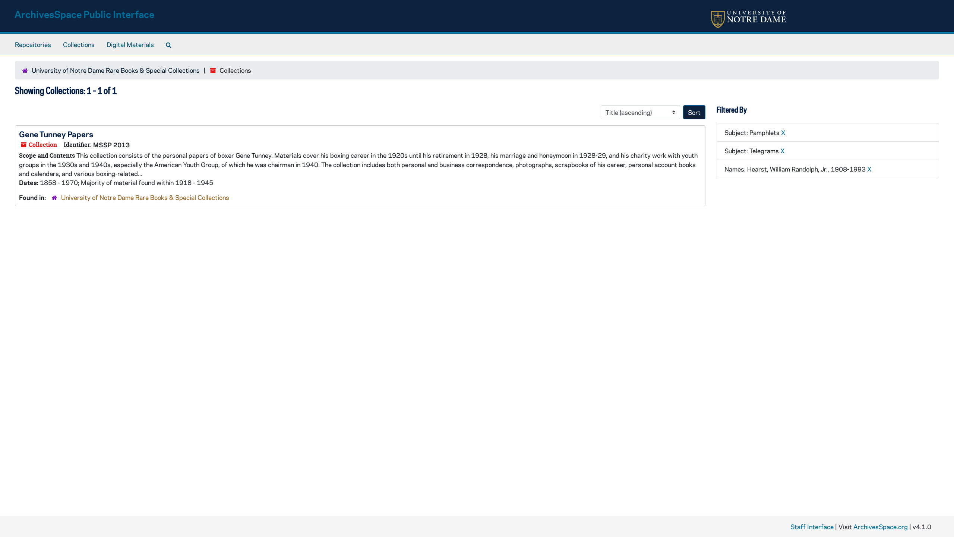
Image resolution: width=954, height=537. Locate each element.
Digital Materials (130, 44)
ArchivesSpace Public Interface (84, 14)
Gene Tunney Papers (56, 134)
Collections (79, 44)
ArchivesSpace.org (880, 526)
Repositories (33, 44)
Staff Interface (812, 526)
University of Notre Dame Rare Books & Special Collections (116, 70)
